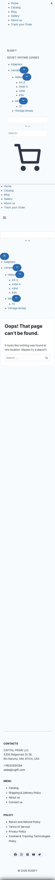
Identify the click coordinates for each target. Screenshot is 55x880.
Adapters (16, 64)
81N (21, 95)
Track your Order (21, 24)
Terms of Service (19, 826)
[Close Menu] (4, 256)
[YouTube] (33, 854)
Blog (14, 11)
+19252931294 (13, 765)
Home (14, 3)
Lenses (15, 70)
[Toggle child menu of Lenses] (24, 70)
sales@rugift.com (14, 769)
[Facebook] (15, 854)
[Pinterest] (27, 854)
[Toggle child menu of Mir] (23, 100)
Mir (17, 101)
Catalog (16, 7)
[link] (1, 248)
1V (20, 106)
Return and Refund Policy (24, 821)
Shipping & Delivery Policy (25, 792)
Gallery (15, 15)
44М (22, 90)
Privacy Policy (17, 831)
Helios (18, 77)
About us (16, 20)
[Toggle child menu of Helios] (26, 76)
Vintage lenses (24, 110)
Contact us (15, 802)
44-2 (22, 82)
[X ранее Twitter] (39, 854)
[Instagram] (21, 854)
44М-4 (23, 86)
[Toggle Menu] (4, 218)
